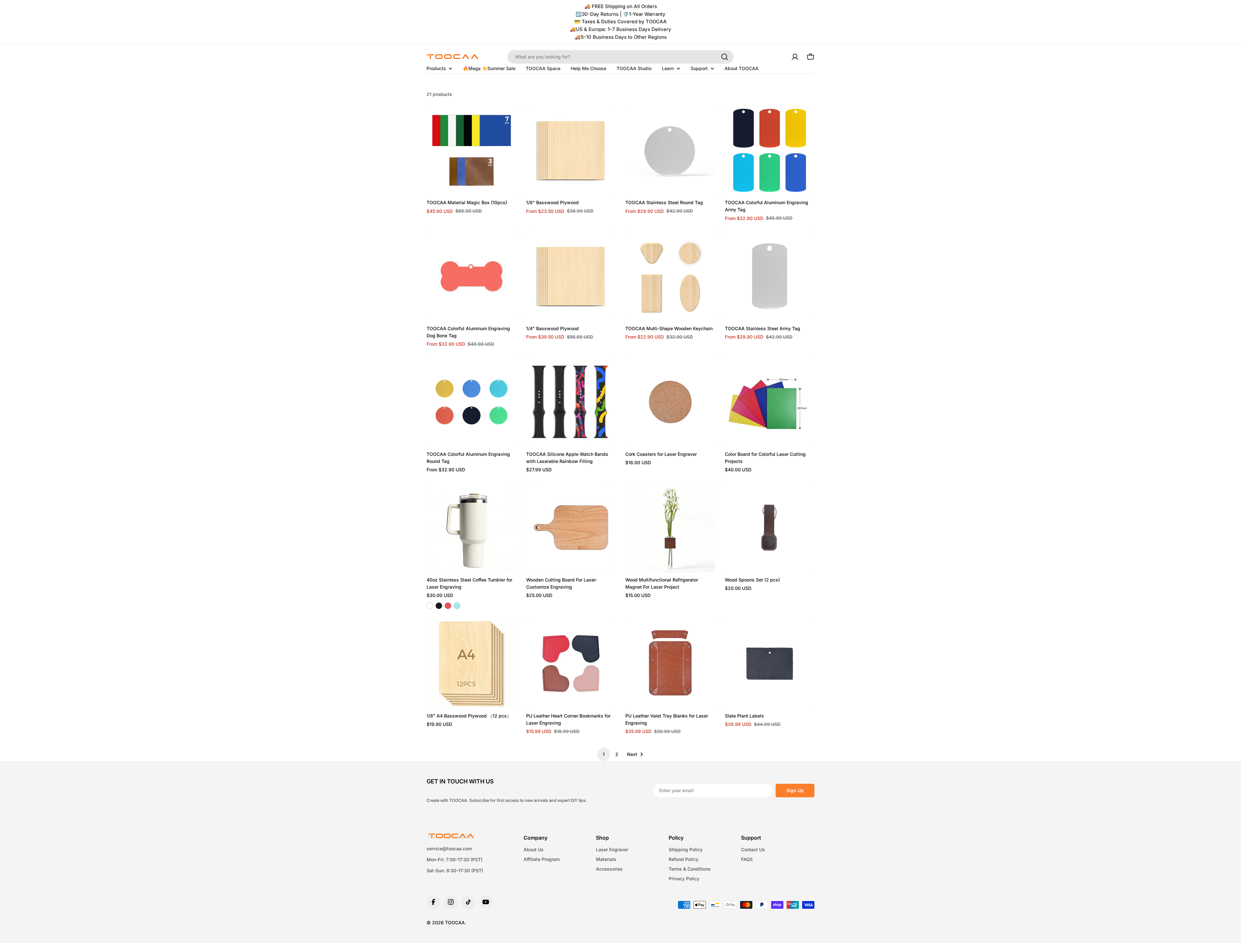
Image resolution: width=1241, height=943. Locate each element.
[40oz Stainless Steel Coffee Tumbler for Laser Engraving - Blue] (457, 605)
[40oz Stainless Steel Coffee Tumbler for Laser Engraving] (471, 527)
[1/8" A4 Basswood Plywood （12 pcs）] (471, 663)
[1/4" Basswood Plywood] (571, 276)
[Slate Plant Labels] (770, 663)
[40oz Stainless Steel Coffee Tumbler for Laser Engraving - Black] (439, 605)
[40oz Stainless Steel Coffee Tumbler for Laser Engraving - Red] (448, 605)
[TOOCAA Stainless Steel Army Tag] (770, 276)
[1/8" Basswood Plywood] (571, 150)
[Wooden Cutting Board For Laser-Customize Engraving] (571, 527)
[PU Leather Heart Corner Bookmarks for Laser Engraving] (571, 663)
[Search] (724, 57)
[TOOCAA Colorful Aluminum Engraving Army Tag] (770, 150)
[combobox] (620, 57)
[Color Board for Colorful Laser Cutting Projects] (770, 402)
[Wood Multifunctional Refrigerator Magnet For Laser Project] (670, 527)
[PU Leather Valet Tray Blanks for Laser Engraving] (670, 663)
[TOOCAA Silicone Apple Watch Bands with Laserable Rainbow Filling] (571, 402)
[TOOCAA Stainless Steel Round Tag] (670, 150)
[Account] (795, 57)
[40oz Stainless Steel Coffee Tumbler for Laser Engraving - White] (430, 605)
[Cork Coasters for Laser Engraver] (670, 402)
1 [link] (604, 754)
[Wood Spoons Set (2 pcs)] (770, 527)
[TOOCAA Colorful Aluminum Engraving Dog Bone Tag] (471, 276)
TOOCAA (455, 922)
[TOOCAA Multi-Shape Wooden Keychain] (670, 276)
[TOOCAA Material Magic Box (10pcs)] (471, 150)
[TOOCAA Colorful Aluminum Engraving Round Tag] (471, 402)
